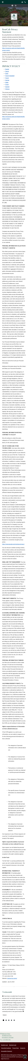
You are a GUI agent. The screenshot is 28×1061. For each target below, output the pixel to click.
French (7, 78)
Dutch (6, 73)
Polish (7, 84)
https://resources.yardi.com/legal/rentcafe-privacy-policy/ (13, 49)
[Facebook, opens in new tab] (12, 5)
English (7, 69)
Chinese (7, 89)
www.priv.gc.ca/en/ (12, 978)
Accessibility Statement (6, 1051)
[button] (22, 2)
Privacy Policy (15, 1048)
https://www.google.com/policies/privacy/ (13, 544)
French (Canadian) (9, 76)
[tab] (3, 1020)
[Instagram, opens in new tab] (15, 5)
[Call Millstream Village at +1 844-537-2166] (25, 2)
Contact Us (22, 1048)
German (7, 80)
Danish (7, 71)
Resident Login (4, 1045)
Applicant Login (12, 1045)
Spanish (7, 87)
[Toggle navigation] (2, 2)
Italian (6, 82)
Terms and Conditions (6, 1048)
